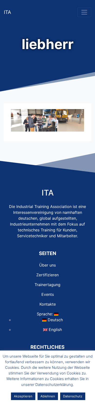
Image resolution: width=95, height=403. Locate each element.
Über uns (47, 265)
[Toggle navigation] (84, 12)
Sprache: (45, 313)
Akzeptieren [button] (23, 396)
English (55, 329)
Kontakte (47, 304)
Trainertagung (47, 284)
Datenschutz (72, 396)
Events (47, 294)
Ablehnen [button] (47, 396)
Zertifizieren (47, 274)
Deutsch (55, 319)
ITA (7, 12)
